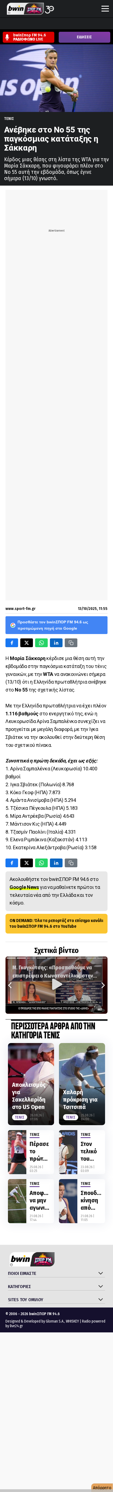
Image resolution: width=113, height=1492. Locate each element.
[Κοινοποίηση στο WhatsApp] (41, 642)
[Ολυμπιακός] (68, 24)
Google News (24, 887)
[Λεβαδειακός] (57, 24)
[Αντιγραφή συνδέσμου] (71, 642)
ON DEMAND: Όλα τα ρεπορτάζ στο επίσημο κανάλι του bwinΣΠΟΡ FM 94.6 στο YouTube (56, 923)
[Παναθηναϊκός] (88, 24)
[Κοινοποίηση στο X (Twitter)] (26, 642)
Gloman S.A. (55, 1321)
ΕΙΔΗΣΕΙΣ (84, 37)
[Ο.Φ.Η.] (78, 24)
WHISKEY (72, 1321)
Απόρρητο (102, 1487)
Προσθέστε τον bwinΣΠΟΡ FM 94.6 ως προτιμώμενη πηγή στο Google (53, 625)
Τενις (9, 118)
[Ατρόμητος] (36, 24)
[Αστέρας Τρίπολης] (26, 24)
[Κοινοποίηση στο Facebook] (11, 642)
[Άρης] (15, 24)
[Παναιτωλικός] (99, 24)
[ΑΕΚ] (5, 24)
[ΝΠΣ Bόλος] (47, 24)
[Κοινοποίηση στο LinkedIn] (56, 642)
